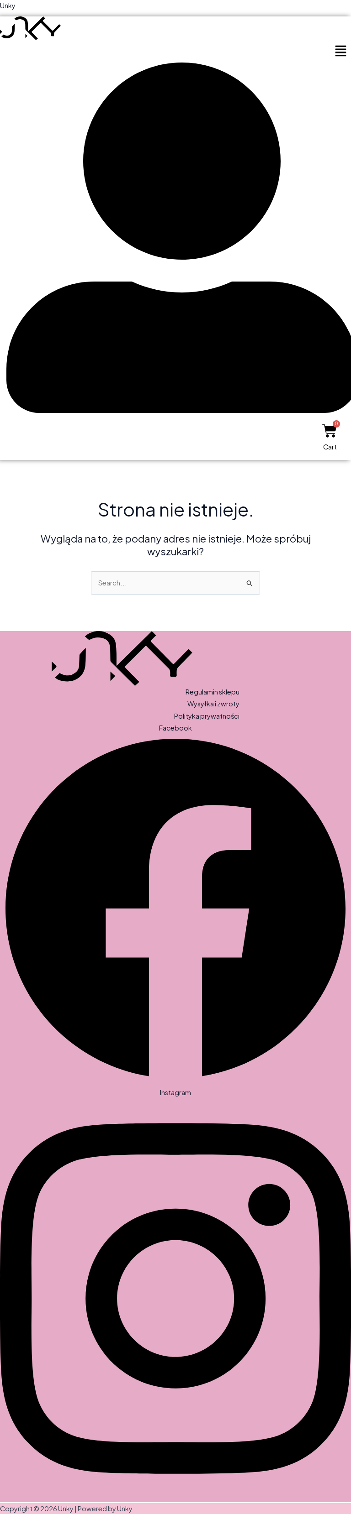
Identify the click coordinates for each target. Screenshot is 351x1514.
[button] (340, 51)
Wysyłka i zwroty (213, 704)
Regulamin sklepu (212, 692)
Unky (8, 5)
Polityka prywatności (206, 716)
